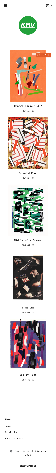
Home (8, 425)
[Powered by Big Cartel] (28, 465)
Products (11, 432)
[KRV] (28, 25)
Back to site (14, 438)
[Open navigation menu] (5, 5)
